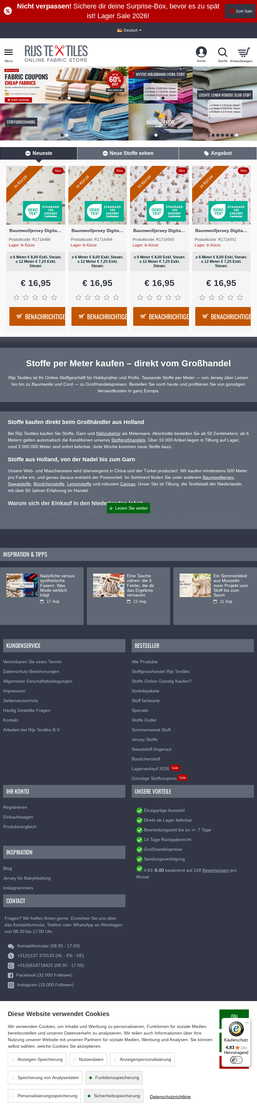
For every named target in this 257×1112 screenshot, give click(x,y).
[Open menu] (8, 52)
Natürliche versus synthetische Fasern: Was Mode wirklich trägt (57, 586)
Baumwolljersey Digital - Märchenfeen (97, 230)
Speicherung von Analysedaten (48, 1077)
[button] (128, 508)
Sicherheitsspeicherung (117, 1095)
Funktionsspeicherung (117, 1077)
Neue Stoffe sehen (132, 153)
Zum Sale (244, 11)
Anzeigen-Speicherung (40, 1059)
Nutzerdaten (91, 1059)
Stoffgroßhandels (128, 439)
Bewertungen (215, 870)
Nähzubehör (108, 433)
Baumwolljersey (218, 477)
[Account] (201, 52)
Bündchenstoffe (49, 483)
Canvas (127, 483)
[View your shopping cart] (243, 52)
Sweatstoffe (19, 483)
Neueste (42, 153)
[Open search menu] (222, 52)
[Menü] (247, 1021)
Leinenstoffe (79, 483)
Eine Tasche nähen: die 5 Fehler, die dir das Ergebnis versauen (140, 586)
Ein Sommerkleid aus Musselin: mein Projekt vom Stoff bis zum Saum (230, 586)
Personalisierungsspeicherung (47, 1095)
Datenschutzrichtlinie (170, 1096)
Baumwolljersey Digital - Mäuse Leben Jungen (159, 230)
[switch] (236, 1060)
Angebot (221, 153)
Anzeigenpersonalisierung (145, 1059)
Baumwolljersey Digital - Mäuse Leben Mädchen (221, 230)
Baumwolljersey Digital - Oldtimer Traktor (35, 230)
